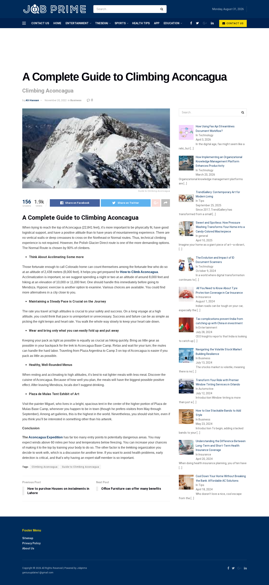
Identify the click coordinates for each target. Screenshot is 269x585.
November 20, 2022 (56, 100)
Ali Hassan (32, 100)
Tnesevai (101, 23)
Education (171, 23)
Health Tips (141, 23)
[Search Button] (163, 9)
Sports (120, 23)
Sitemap (27, 538)
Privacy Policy (31, 543)
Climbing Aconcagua (45, 467)
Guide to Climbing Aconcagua (80, 467)
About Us (28, 548)
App (156, 23)
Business (75, 100)
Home (57, 23)
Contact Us (40, 23)
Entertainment (77, 23)
